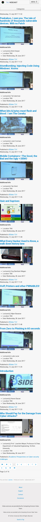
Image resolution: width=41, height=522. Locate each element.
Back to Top (20, 519)
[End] (14, 468)
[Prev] (6, 464)
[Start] (2, 464)
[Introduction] (16, 383)
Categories (20, 9)
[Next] (10, 468)
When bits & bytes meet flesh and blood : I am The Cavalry (18, 112)
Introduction (6, 371)
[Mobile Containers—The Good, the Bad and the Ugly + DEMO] (16, 171)
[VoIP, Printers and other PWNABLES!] (16, 298)
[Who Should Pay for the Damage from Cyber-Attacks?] (16, 428)
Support (20, 491)
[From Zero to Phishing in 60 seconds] (16, 341)
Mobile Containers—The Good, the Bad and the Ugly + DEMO (18, 157)
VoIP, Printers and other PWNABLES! (19, 286)
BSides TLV (13, 59)
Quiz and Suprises (9, 201)
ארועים (10, 480)
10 (6, 468)
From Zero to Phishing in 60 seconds (20, 328)
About (20, 487)
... (24, 465)
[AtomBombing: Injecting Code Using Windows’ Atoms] (16, 80)
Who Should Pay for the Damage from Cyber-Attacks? (20, 414)
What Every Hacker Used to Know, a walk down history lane (19, 242)
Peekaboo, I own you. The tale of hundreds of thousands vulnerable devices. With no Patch (18, 21)
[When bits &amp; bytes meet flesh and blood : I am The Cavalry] (16, 126)
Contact (20, 494)
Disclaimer (20, 498)
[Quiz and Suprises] (16, 213)
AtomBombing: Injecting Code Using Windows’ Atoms (19, 67)
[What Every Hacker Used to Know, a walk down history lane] (16, 256)
